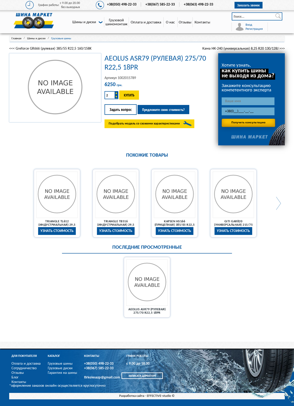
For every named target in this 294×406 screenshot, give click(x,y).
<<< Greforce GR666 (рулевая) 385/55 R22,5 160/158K (50, 49)
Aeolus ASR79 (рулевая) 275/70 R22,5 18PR (147, 311)
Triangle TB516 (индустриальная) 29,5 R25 (115, 225)
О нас (170, 22)
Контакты (202, 22)
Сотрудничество (24, 368)
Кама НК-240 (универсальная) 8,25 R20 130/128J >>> (243, 49)
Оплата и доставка (146, 22)
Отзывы (185, 22)
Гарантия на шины (62, 373)
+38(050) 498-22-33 (121, 4)
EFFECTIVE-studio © (161, 396)
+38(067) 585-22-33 (160, 4)
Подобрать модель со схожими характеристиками (144, 123)
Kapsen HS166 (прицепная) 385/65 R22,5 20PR (175, 225)
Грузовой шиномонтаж (116, 22)
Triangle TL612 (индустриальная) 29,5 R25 (57, 225)
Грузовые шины (60, 364)
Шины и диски (84, 22)
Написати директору (142, 376)
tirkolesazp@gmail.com (102, 377)
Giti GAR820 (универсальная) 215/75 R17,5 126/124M (233, 225)
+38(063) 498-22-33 (198, 4)
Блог (15, 377)
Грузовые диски (60, 368)
